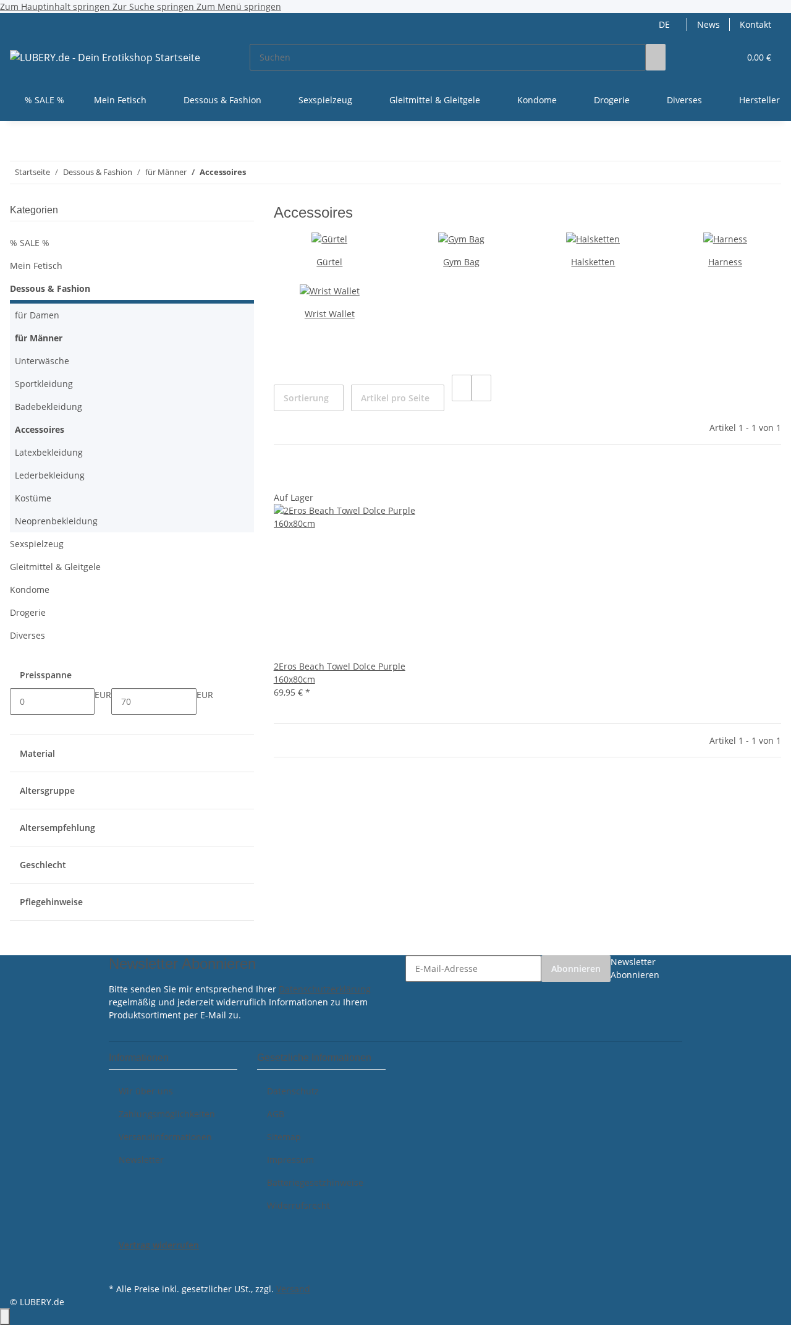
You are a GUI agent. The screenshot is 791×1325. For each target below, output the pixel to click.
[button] (705, 57)
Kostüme (33, 498)
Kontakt (755, 24)
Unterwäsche (42, 361)
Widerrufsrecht (298, 1205)
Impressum (290, 1159)
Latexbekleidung (49, 452)
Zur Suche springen (154, 6)
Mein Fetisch (36, 265)
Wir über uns (146, 1091)
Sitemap (284, 1137)
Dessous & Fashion (50, 288)
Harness (725, 262)
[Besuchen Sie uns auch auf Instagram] (119, 1265)
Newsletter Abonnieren (635, 968)
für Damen (37, 315)
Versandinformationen (165, 1137)
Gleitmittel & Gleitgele (55, 567)
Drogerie (28, 612)
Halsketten (593, 262)
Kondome (29, 589)
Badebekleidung (48, 406)
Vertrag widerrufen (159, 1245)
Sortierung (306, 398)
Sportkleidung (44, 384)
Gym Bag (461, 262)
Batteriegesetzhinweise (315, 1182)
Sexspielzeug (37, 544)
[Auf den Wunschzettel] (303, 477)
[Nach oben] (5, 1316)
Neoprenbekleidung (56, 521)
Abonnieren (576, 968)
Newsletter (141, 1159)
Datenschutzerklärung (325, 989)
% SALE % (29, 243)
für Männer (38, 338)
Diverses (27, 635)
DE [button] (665, 24)
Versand (293, 1289)
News (708, 24)
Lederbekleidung (50, 475)
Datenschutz (293, 1091)
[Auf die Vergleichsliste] (284, 477)
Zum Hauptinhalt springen (56, 6)
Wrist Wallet (330, 314)
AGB (275, 1114)
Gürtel (329, 262)
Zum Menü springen (239, 6)
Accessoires (39, 429)
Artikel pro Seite (395, 398)
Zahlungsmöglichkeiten (167, 1114)
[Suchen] (656, 57)
